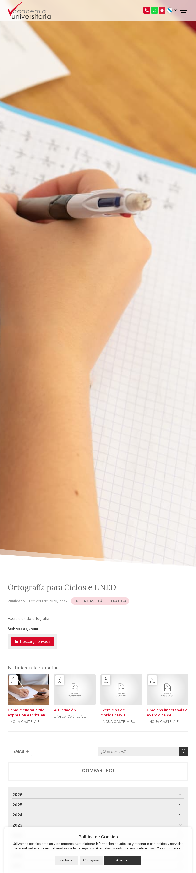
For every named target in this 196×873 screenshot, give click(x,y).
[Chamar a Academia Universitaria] (146, 10)
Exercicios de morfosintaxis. (113, 712)
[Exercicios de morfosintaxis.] (121, 689)
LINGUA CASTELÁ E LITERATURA (100, 601)
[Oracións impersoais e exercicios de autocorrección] (167, 689)
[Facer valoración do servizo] (162, 10)
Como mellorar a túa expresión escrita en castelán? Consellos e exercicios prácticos (28, 713)
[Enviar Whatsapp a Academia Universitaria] (154, 10)
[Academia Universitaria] (29, 10)
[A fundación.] (75, 689)
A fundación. (65, 710)
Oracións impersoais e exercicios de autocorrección (167, 713)
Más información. (170, 848)
